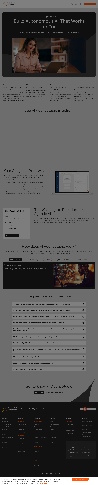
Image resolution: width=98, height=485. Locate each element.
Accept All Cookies (80, 479)
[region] (49, 481)
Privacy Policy (43, 483)
